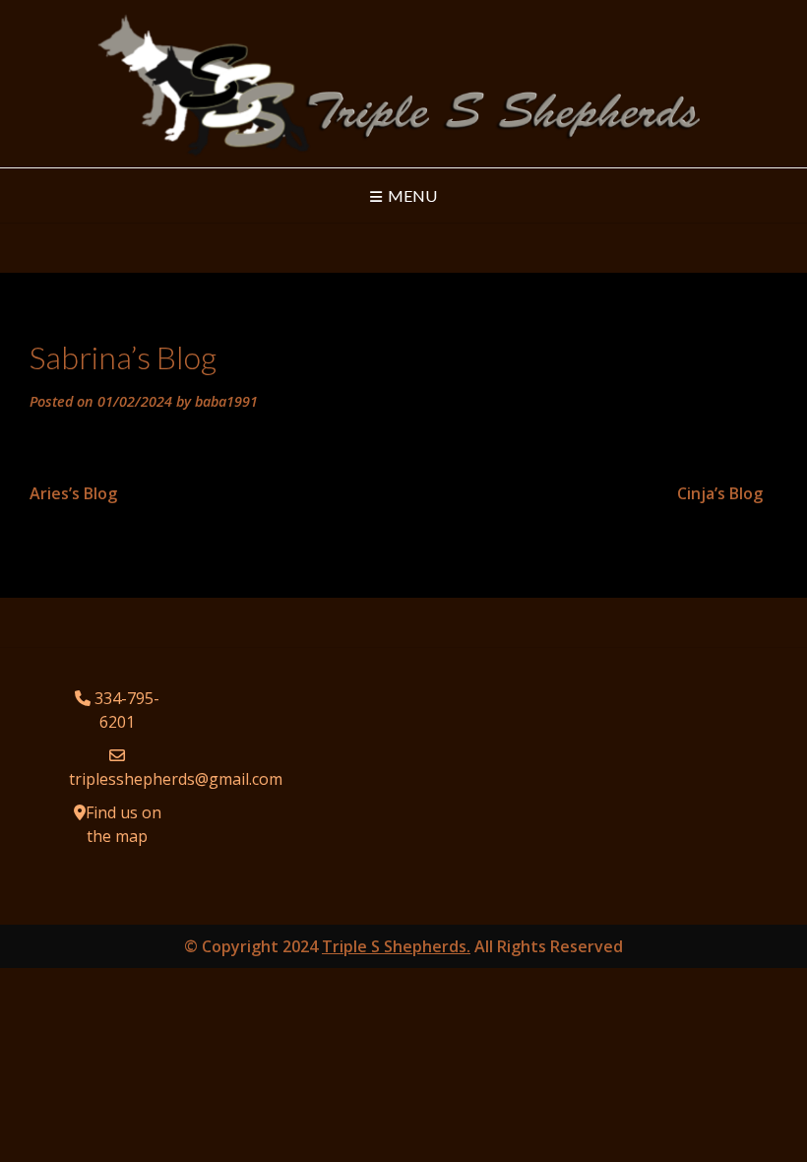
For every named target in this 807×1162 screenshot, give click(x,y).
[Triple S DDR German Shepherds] (403, 84)
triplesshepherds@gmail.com (175, 779)
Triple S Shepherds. (396, 946)
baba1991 (226, 401)
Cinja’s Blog (720, 493)
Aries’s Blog (73, 493)
